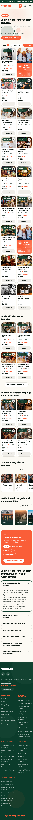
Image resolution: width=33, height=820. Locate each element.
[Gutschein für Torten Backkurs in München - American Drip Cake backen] (29, 354)
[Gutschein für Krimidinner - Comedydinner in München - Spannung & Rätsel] (13, 168)
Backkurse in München (25, 731)
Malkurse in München (24, 700)
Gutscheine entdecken (12, 37)
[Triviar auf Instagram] (3, 674)
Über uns (4, 698)
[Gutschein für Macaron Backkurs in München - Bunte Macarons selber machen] (13, 354)
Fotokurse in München (24, 745)
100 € (7, 550)
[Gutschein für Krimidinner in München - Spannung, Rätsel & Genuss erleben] (29, 139)
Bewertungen (5, 724)
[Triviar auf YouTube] (8, 674)
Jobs (2, 708)
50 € (13, 546)
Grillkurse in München (7, 756)
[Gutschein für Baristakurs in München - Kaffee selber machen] (29, 80)
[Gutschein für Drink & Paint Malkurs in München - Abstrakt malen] (13, 80)
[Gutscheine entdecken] (20, 6)
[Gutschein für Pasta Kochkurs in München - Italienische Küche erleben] (29, 257)
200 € (15, 550)
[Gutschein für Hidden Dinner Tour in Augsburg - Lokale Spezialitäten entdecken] (13, 430)
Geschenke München (7, 781)
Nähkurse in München (24, 728)
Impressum (4, 717)
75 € (20, 546)
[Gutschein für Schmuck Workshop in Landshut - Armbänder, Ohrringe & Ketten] (29, 430)
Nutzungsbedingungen (8, 720)
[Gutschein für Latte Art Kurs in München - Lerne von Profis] (13, 325)
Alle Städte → (26, 505)
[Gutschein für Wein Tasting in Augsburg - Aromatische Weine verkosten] (13, 401)
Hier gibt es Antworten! (8, 685)
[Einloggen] (25, 6)
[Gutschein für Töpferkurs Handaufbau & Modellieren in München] (13, 110)
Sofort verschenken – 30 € (14, 560)
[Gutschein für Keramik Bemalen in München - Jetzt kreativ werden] (29, 110)
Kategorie (17, 45)
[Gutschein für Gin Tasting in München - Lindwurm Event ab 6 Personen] (29, 286)
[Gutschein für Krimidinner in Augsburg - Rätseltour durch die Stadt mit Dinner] (29, 401)
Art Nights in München (8, 770)
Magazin (4, 701)
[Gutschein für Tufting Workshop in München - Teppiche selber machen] (29, 325)
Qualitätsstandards (7, 711)
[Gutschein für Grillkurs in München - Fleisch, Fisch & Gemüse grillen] (13, 227)
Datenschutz (5, 714)
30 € (6, 546)
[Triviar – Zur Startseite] (6, 6)
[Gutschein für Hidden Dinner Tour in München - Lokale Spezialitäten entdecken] (13, 198)
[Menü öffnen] (30, 6)
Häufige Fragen (6, 705)
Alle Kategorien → (24, 470)
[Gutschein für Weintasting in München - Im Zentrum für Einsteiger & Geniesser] (13, 257)
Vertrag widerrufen (7, 689)
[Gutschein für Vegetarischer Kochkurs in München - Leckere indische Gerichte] (29, 168)
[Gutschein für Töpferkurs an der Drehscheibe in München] (13, 50)
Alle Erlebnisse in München (15, 384)
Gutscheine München (7, 784)
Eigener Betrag (9, 554)
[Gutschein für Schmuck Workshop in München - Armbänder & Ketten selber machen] (13, 139)
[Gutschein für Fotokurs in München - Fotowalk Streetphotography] (13, 286)
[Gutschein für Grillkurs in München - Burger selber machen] (29, 198)
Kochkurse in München (25, 703)
